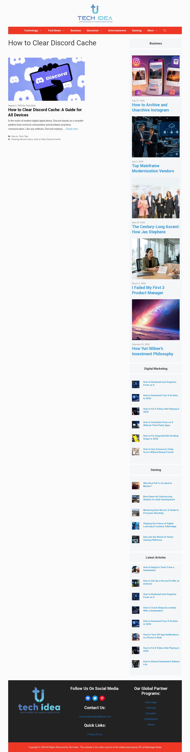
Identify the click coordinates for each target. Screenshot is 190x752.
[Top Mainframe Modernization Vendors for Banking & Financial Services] (156, 155)
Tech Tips (23, 136)
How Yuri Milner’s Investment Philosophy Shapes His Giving (152, 354)
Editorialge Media (153, 747)
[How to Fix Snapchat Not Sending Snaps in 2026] (135, 439)
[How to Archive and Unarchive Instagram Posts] (156, 94)
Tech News (54, 30)
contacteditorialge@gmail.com (95, 716)
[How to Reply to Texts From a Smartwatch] (135, 571)
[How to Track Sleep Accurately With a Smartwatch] (135, 611)
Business (76, 30)
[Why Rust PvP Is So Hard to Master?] (135, 487)
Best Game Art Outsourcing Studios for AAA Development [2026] (159, 499)
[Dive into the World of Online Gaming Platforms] (135, 540)
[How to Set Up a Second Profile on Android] (135, 584)
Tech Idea (74, 747)
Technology (31, 30)
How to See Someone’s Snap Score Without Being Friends (158, 450)
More (151, 30)
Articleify (151, 707)
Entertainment (117, 30)
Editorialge (151, 702)
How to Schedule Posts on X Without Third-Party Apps (158, 424)
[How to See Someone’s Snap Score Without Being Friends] (135, 453)
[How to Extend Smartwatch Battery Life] (135, 665)
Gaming (137, 30)
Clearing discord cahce (22, 139)
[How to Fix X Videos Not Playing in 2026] (135, 412)
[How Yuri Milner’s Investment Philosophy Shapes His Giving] (156, 337)
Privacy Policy (94, 734)
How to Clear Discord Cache (47, 139)
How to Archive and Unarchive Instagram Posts (150, 110)
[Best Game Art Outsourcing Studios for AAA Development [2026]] (135, 500)
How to (14, 136)
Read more (72, 129)
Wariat (151, 724)
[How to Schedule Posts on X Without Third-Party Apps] (135, 426)
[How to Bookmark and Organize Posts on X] (135, 385)
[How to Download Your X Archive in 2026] (135, 399)
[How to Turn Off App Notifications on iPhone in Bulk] (135, 638)
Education (93, 30)
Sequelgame (151, 719)
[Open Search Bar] (165, 30)
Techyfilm (151, 713)
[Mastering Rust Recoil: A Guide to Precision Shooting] (135, 513)
